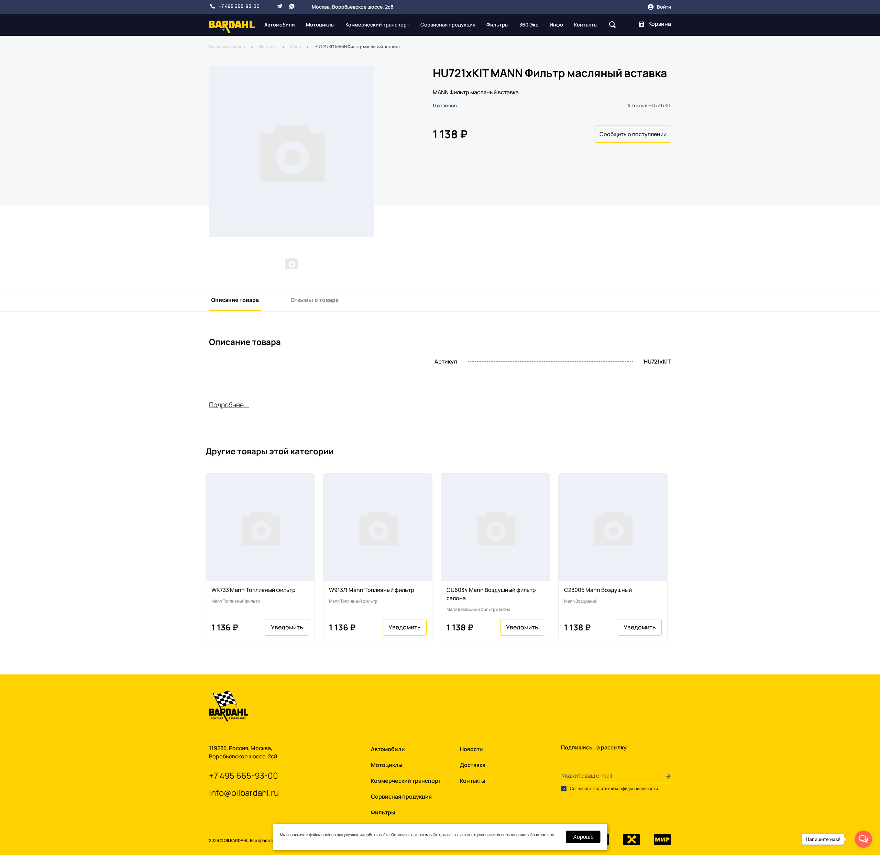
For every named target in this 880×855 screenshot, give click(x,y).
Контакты (585, 24)
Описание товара (235, 300)
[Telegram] (279, 6)
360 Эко (529, 24)
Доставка (472, 765)
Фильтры (497, 24)
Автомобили (279, 24)
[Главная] (232, 26)
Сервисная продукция (447, 24)
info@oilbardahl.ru (244, 792)
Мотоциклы (320, 24)
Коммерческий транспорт (377, 24)
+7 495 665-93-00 (239, 6)
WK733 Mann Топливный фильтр (253, 590)
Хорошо (583, 837)
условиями (486, 834)
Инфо (556, 24)
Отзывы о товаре (314, 300)
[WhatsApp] (291, 6)
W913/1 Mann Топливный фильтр (371, 590)
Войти (664, 6)
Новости (471, 749)
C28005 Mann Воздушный (598, 590)
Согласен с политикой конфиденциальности (613, 788)
